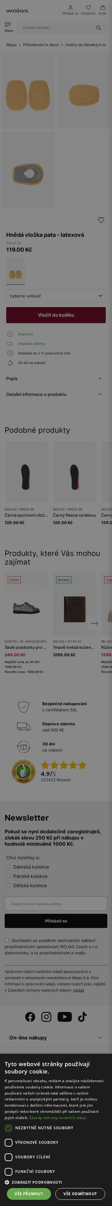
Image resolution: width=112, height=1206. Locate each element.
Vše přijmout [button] (29, 1193)
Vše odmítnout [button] (80, 1193)
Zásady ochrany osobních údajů (57, 1117)
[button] (56, 1182)
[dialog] (56, 603)
